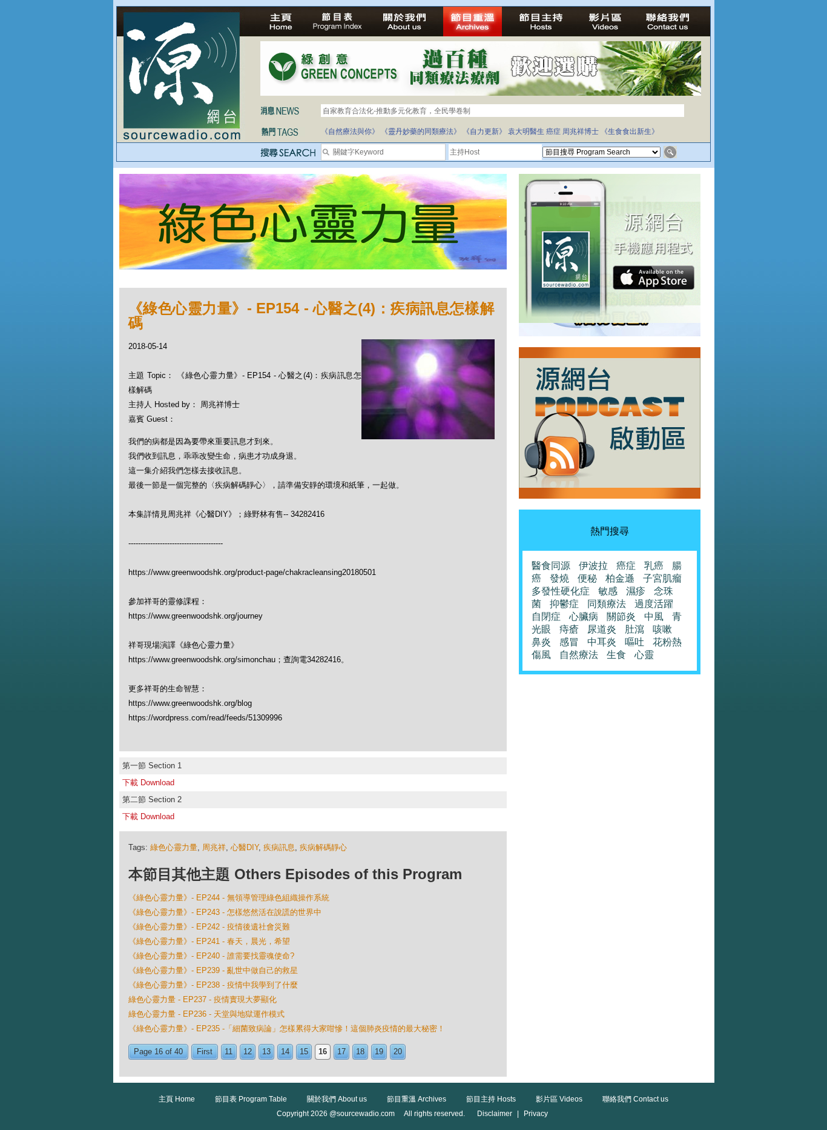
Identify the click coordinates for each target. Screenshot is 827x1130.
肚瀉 (634, 629)
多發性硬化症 (561, 591)
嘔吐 (634, 642)
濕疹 (635, 591)
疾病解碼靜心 (323, 847)
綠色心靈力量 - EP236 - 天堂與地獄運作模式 (206, 1014)
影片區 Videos (559, 1099)
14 (285, 1051)
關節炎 (621, 616)
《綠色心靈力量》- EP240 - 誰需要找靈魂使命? (211, 955)
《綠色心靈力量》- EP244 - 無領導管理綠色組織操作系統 (228, 897)
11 (228, 1051)
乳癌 (654, 565)
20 (398, 1051)
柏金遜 (619, 578)
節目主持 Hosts (491, 1099)
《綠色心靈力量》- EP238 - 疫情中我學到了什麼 (213, 984)
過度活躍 (653, 604)
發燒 (559, 578)
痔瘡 (569, 629)
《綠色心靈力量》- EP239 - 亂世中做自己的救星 (213, 970)
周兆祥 (214, 847)
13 (266, 1051)
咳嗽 (662, 629)
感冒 (569, 642)
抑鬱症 (564, 604)
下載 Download (148, 782)
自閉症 (546, 616)
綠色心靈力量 (173, 847)
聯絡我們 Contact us (635, 1099)
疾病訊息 (279, 847)
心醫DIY (245, 847)
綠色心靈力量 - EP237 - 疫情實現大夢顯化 (202, 999)
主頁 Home (177, 1099)
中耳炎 (601, 642)
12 (247, 1051)
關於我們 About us (337, 1099)
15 (304, 1051)
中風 (654, 616)
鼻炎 (541, 642)
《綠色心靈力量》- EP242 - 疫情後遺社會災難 (209, 926)
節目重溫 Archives (416, 1099)
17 (341, 1051)
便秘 (587, 578)
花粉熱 (667, 642)
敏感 (608, 591)
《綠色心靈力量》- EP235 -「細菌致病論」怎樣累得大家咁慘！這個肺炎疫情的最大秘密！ (286, 1028)
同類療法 (606, 604)
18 (360, 1051)
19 (379, 1051)
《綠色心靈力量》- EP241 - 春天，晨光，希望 (209, 941)
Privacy (536, 1113)
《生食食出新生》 (630, 131)
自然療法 (578, 655)
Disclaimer (494, 1113)
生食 (616, 655)
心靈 (644, 655)
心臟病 (583, 616)
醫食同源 (551, 565)
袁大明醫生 (526, 131)
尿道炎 (601, 629)
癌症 (553, 131)
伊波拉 (593, 565)
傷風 (541, 655)
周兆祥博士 (580, 131)
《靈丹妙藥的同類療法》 (421, 131)
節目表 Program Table (251, 1099)
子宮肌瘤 (662, 578)
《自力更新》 (484, 131)
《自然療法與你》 (350, 131)
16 (322, 1051)
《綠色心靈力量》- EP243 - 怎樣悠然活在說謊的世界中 (224, 912)
